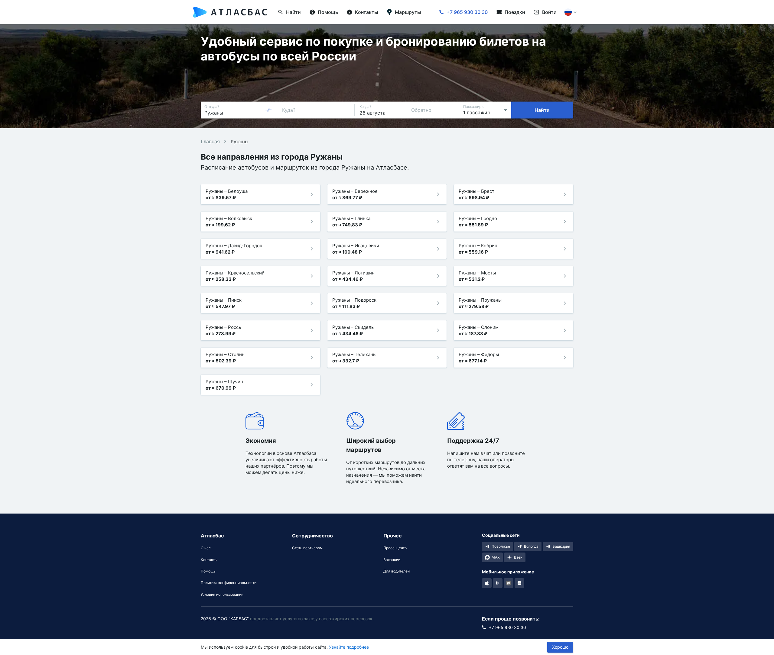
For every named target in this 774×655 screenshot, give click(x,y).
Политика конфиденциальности (228, 583)
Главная (210, 141)
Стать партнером (307, 548)
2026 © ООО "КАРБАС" (225, 618)
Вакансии (391, 560)
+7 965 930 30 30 (467, 12)
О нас (206, 548)
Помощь (208, 571)
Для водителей (396, 571)
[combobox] (238, 110)
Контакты (209, 560)
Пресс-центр (395, 548)
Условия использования (222, 594)
